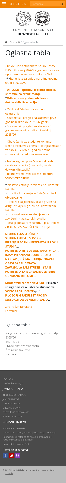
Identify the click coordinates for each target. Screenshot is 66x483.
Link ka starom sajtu (13, 383)
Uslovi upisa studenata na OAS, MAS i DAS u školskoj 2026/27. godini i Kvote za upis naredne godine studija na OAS (32, 70)
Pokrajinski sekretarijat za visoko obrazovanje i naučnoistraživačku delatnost (27, 438)
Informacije (12, 342)
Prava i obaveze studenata (22, 346)
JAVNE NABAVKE (11, 399)
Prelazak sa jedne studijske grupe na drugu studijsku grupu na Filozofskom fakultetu (30, 206)
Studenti (15, 42)
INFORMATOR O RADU (14, 394)
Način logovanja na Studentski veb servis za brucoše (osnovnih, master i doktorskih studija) (29, 165)
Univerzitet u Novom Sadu (33, 30)
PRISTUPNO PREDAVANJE (16, 412)
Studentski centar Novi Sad (24, 283)
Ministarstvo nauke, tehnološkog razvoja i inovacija (29, 432)
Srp (18, 3)
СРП (12, 3)
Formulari (11, 354)
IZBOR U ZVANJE (11, 403)
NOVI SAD (8, 378)
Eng (24, 3)
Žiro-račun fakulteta (17, 350)
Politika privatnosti (12, 416)
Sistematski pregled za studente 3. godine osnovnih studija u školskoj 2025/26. (28, 130)
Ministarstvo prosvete (14, 428)
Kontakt (9, 473)
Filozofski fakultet (33, 34)
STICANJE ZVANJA (11, 407)
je (21, 234)
